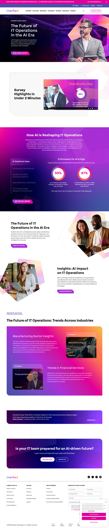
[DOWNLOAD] (81, 345)
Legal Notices (62, 524)
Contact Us (99, 5)
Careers (48, 488)
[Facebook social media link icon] (96, 477)
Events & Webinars (11, 505)
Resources (29, 495)
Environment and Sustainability (54, 502)
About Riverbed (51, 485)
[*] (85, 496)
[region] (94, 513)
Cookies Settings (94, 522)
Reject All (94, 518)
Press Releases (10, 502)
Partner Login (85, 5)
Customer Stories (50, 495)
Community (10, 498)
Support (93, 5)
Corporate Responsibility (52, 498)
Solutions (28, 488)
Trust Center (49, 492)
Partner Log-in (10, 495)
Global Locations (11, 488)
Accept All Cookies (93, 514)
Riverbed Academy (31, 498)
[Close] (106, 501)
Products (28, 492)
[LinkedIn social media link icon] (89, 477)
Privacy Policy (78, 509)
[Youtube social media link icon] (100, 477)
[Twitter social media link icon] (93, 477)
